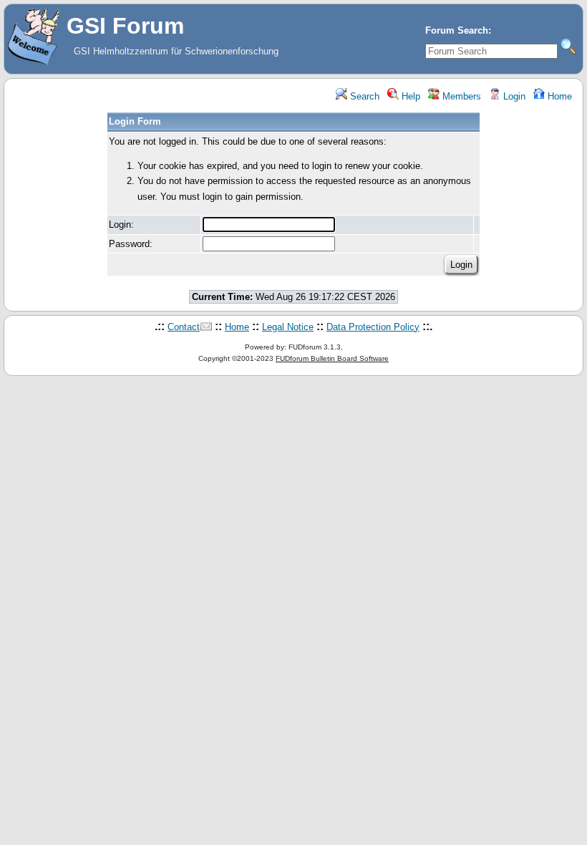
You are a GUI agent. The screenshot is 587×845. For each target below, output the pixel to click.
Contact (184, 327)
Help (409, 96)
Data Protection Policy (372, 327)
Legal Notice (288, 327)
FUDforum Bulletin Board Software (332, 358)
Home (558, 96)
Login (512, 96)
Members (460, 96)
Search (363, 96)
